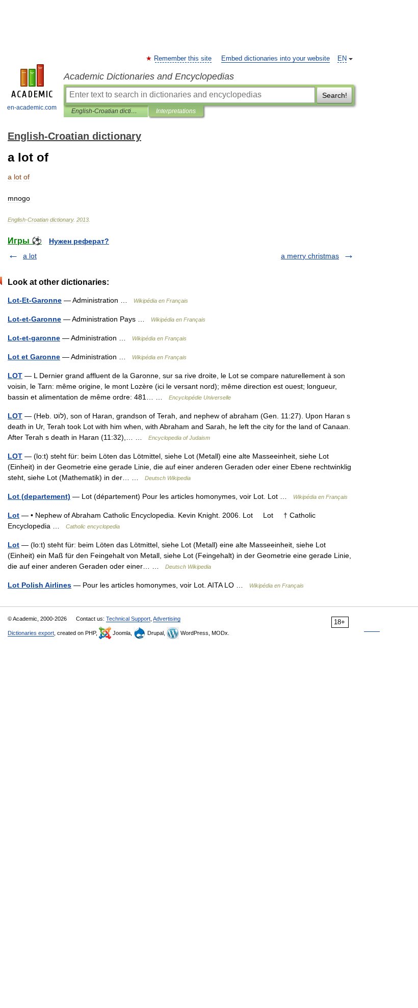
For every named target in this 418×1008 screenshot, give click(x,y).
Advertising (166, 619)
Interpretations (176, 111)
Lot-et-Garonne (34, 319)
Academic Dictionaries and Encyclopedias (149, 76)
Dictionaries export (31, 633)
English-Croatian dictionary (105, 111)
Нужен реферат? (79, 241)
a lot (30, 256)
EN (342, 58)
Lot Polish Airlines (39, 585)
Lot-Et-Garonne (35, 300)
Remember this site (183, 58)
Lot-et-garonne (34, 338)
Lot (13, 515)
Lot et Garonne (34, 357)
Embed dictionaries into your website (275, 58)
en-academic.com (32, 107)
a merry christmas (310, 256)
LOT (15, 376)
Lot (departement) (39, 496)
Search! (334, 95)
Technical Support (128, 619)
